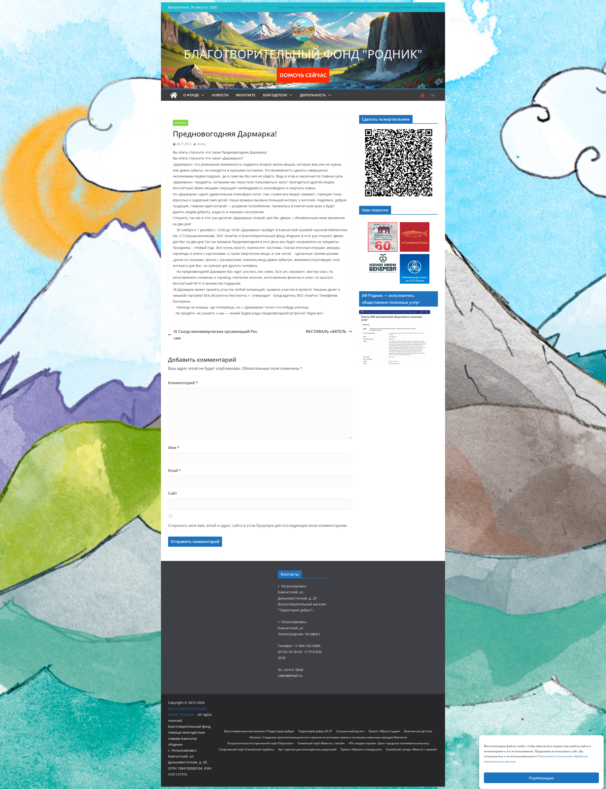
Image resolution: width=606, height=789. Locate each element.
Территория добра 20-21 (315, 731)
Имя (173, 447)
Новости (220, 95)
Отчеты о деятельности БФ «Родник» (408, 7)
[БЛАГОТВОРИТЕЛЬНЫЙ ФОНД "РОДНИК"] (173, 95)
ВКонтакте (245, 95)
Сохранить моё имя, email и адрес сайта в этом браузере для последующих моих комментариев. (257, 525)
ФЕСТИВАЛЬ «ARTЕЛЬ (326, 331)
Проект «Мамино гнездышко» (361, 749)
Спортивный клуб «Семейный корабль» (246, 749)
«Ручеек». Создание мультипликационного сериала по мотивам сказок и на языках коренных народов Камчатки (328, 737)
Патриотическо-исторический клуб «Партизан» (260, 743)
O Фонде (191, 95)
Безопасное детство (418, 731)
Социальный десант (350, 731)
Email (174, 470)
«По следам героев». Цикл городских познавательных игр (388, 743)
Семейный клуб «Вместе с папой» (321, 743)
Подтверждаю (541, 778)
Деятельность (313, 95)
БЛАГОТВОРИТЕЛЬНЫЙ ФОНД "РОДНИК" (303, 54)
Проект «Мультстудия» (384, 731)
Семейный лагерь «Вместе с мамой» (411, 749)
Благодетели (275, 95)
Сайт (172, 493)
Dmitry (201, 144)
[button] (201, 95)
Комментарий (183, 382)
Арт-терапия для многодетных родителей (307, 749)
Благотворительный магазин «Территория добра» (259, 731)
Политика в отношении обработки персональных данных (326, 7)
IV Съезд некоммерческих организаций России (215, 335)
